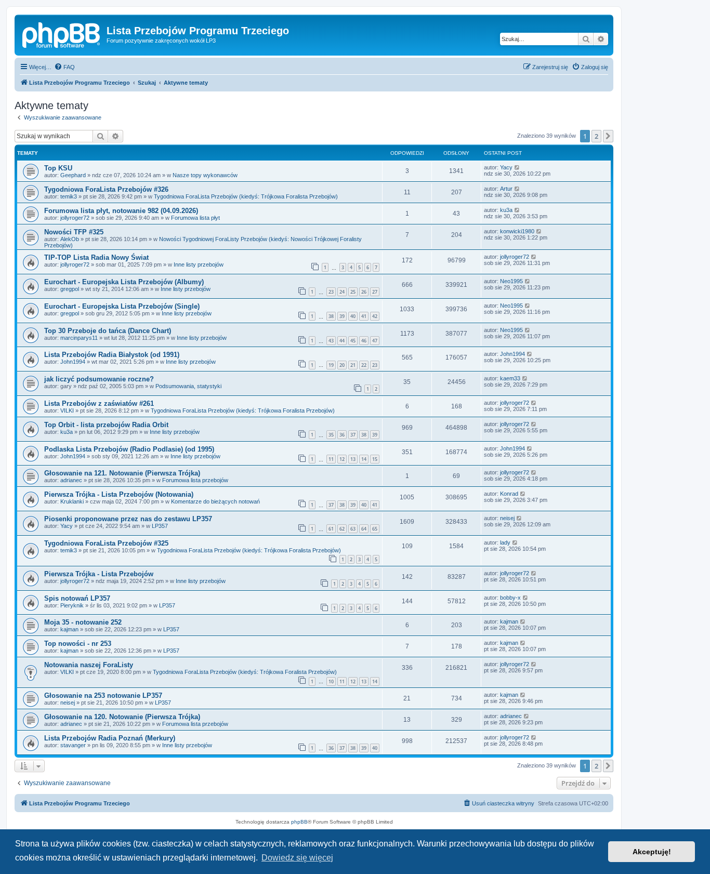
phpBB (299, 822)
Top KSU (58, 168)
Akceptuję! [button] (652, 851)
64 (363, 528)
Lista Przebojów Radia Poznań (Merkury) (109, 738)
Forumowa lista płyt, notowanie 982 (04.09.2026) (121, 211)
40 (353, 316)
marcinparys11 (79, 338)
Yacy (506, 167)
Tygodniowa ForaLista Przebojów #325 (106, 543)
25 (353, 291)
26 (363, 291)
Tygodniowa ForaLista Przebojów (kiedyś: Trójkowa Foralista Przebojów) (246, 196)
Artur (506, 189)
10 (331, 681)
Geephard (73, 175)
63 (353, 528)
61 (331, 528)
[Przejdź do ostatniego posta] (517, 167)
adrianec (71, 480)
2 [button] (596, 136)
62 (342, 528)
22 (363, 365)
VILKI (67, 410)
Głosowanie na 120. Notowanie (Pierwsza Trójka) (122, 717)
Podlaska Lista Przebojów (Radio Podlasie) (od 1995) (129, 449)
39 (342, 316)
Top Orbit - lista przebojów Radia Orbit (106, 425)
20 (342, 365)
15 (374, 459)
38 (331, 316)
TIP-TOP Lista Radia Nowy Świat (96, 257)
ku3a (506, 210)
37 (353, 434)
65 (374, 528)
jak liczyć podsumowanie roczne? (99, 379)
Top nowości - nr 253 (77, 643)
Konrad (509, 494)
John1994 (72, 362)
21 (353, 365)
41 (363, 316)
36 (342, 434)
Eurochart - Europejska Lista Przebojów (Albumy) (124, 282)
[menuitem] (64, 67)
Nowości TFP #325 (73, 232)
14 (363, 459)
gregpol (69, 289)
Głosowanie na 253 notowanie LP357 (103, 695)
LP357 (160, 526)
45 (353, 340)
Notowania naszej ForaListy (88, 665)
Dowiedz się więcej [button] (297, 857)
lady (505, 542)
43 (331, 340)
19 (331, 365)
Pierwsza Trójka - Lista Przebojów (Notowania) (118, 494)
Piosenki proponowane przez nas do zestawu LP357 (128, 519)
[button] (608, 136)
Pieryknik (72, 605)
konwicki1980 (517, 231)
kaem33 (510, 378)
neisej (507, 518)
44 (342, 340)
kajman (69, 629)
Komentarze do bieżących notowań (215, 501)
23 (331, 291)
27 (374, 291)
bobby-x (510, 597)
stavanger (73, 745)
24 (342, 291)
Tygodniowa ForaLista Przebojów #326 (106, 189)
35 (331, 434)
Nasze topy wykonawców (205, 175)
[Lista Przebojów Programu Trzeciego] (62, 33)
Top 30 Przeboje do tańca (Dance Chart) (107, 331)
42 (374, 316)
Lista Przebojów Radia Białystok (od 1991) (111, 355)
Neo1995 (511, 281)
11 (331, 459)
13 (353, 459)
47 (374, 340)
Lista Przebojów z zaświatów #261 (99, 403)
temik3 (68, 196)
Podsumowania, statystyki (188, 386)
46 (363, 340)
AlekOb (69, 239)
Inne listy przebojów (198, 264)
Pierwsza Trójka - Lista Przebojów (98, 574)
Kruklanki (72, 501)
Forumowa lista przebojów (195, 480)
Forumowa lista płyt (195, 218)
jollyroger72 (74, 218)
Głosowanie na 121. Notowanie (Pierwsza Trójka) (122, 473)
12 (342, 459)
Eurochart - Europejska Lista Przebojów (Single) (122, 306)
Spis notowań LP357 (77, 598)
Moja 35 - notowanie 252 (83, 622)
